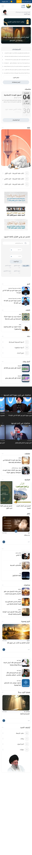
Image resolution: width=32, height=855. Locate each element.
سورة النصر (8, 266)
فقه (28, 127)
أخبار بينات (26, 361)
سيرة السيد (27, 14)
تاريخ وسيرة (25, 621)
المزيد (29, 541)
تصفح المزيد (16, 78)
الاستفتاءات (16, 49)
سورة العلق (17, 266)
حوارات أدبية (19, 660)
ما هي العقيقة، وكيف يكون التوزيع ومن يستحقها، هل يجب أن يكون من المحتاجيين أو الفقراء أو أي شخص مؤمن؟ (17, 53)
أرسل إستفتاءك (16, 82)
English (4, 1)
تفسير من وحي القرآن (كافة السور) (17, 236)
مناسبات (28, 89)
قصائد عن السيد (18, 553)
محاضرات (27, 585)
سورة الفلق (17, 271)
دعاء (28, 336)
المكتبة (27, 479)
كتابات (28, 310)
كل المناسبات (16, 120)
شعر (28, 513)
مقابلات (27, 453)
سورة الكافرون (7, 271)
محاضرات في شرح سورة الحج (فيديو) (14, 288)
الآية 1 (19, 267)
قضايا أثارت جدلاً (24, 692)
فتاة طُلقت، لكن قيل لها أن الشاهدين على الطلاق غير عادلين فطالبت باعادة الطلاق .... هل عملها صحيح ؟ (16, 70)
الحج (28, 284)
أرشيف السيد (25, 727)
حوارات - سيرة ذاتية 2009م (16, 468)
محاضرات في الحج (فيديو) (20, 423)
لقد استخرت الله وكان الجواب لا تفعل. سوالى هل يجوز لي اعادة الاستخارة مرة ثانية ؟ (17, 59)
